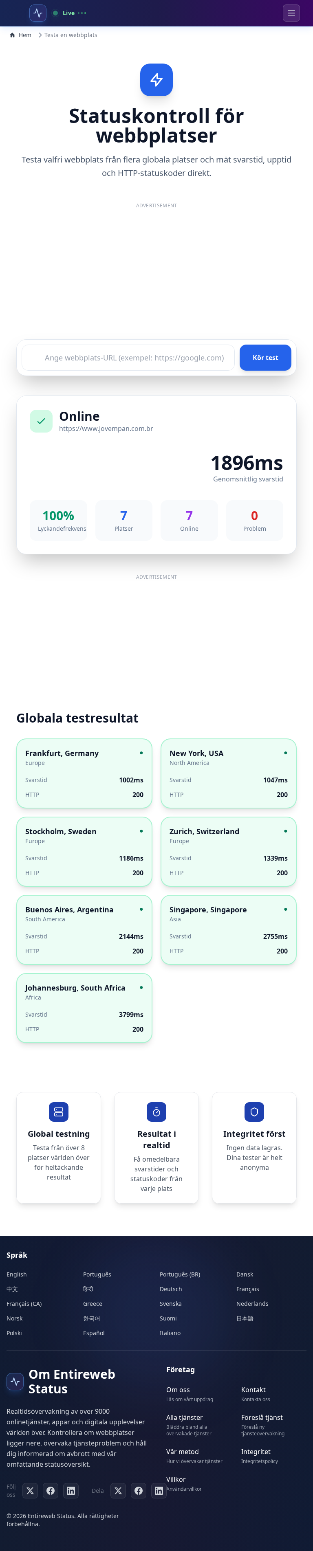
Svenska (171, 1303)
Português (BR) (180, 1274)
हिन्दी (88, 1289)
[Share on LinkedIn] (159, 1490)
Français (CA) (24, 1303)
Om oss (178, 1389)
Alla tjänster (184, 1417)
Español (94, 1333)
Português (97, 1274)
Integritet (256, 1451)
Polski (14, 1333)
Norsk (14, 1318)
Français (247, 1289)
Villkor (176, 1479)
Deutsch (171, 1289)
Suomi (168, 1318)
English (17, 1274)
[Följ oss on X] (30, 1490)
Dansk (244, 1274)
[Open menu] (291, 13)
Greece (92, 1303)
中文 (12, 1289)
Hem (25, 35)
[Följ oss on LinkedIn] (71, 1490)
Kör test (265, 357)
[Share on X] (118, 1490)
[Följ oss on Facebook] (50, 1490)
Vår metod (182, 1451)
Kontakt (253, 1389)
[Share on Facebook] (138, 1490)
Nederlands (252, 1303)
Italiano (170, 1333)
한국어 (91, 1318)
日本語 (244, 1318)
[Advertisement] (156, 274)
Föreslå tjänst (262, 1417)
